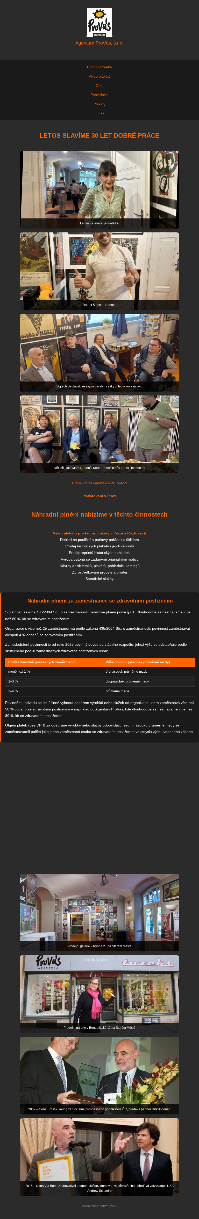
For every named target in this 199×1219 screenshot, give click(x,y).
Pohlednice (99, 95)
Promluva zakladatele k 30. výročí (99, 483)
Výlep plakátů (100, 76)
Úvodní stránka (99, 67)
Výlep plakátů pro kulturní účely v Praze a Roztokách (99, 533)
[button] (99, 190)
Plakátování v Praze (99, 496)
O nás (99, 113)
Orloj (99, 86)
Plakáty (99, 104)
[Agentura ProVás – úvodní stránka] (99, 22)
